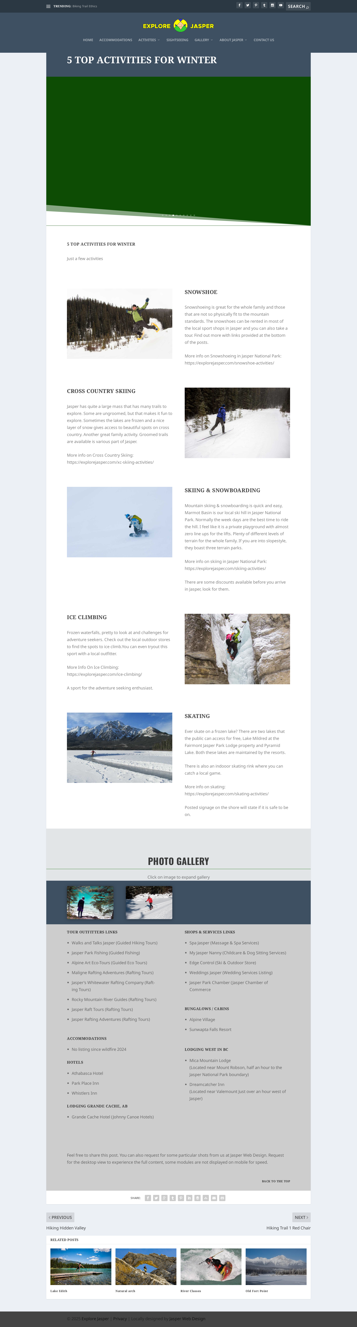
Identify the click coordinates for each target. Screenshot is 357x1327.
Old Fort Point (257, 1291)
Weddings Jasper (205, 972)
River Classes (191, 1291)
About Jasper (231, 40)
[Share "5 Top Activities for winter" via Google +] (164, 1198)
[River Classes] (211, 1266)
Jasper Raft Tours (88, 1009)
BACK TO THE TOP (276, 1181)
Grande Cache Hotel (91, 1117)
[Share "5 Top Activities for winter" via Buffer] (197, 1198)
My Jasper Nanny (205, 953)
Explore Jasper (95, 1318)
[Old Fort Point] (276, 1266)
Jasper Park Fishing (90, 953)
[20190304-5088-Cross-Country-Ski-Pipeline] (149, 917)
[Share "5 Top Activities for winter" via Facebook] (148, 1198)
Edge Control (201, 962)
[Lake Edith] (80, 1266)
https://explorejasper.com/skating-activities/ (227, 794)
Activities (147, 40)
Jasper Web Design (248, 1155)
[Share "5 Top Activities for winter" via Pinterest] (181, 1198)
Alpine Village (202, 1019)
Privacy (120, 1318)
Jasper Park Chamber (209, 982)
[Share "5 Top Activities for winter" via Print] (222, 1198)
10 (194, 215)
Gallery (202, 40)
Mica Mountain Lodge (210, 1060)
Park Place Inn (85, 1083)
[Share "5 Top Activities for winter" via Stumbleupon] (206, 1198)
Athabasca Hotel (87, 1073)
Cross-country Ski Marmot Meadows (178, 140)
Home (88, 40)
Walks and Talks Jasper (94, 943)
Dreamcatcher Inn (206, 1084)
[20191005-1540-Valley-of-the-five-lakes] (90, 917)
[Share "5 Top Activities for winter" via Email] (214, 1198)
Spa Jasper (199, 943)
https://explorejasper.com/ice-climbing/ (104, 674)
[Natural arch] (145, 1266)
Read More (178, 169)
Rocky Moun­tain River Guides (99, 999)
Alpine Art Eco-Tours (91, 962)
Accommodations (115, 40)
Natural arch (125, 1291)
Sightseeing (177, 40)
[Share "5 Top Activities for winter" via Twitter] (156, 1198)
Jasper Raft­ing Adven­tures (97, 1019)
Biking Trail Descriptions (89, 6)
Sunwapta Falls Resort (210, 1029)
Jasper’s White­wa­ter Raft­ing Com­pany (108, 982)
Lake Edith (58, 1291)
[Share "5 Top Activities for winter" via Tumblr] (173, 1198)
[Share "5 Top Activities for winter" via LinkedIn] (189, 1198)
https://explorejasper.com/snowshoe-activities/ (229, 363)
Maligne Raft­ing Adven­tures (98, 972)
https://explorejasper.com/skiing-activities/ (225, 568)
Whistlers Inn (84, 1093)
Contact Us (264, 40)
